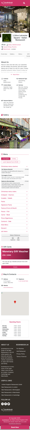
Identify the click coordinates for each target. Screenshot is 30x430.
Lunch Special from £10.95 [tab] (10, 162)
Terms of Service (21, 356)
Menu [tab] (20, 54)
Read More (16, 74)
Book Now (15, 427)
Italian (10, 44)
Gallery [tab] (12, 54)
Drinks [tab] (14, 158)
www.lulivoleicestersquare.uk (10, 287)
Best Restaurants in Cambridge (11, 395)
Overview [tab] (4, 54)
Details (15, 267)
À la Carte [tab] (6, 158)
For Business (20, 348)
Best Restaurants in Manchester (11, 392)
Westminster (6, 49)
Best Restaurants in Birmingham (11, 390)
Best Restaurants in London (9, 387)
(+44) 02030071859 (23, 281)
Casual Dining (7, 47)
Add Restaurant (21, 351)
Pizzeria (14, 47)
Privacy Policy (21, 354)
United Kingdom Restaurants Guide (12, 384)
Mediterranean (16, 44)
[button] (2, 133)
